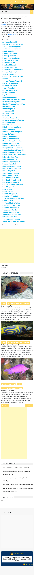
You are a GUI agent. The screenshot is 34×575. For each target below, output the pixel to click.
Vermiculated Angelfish (11, 219)
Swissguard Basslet (9, 210)
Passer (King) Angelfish (11, 161)
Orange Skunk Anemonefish (13, 148)
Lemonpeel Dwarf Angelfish (12, 132)
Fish (3, 304)
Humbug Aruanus (9, 122)
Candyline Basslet (9, 74)
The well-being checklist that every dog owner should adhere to (16, 473)
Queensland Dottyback (11, 175)
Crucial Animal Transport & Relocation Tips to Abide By (16, 479)
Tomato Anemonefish (10, 212)
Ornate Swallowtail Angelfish (13, 150)
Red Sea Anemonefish (10, 182)
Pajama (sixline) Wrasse (11, 157)
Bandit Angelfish (8, 51)
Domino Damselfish (9, 90)
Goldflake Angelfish (9, 118)
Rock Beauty (7, 189)
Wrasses (3, 24)
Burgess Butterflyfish (10, 72)
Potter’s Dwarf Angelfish (11, 168)
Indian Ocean (12, 34)
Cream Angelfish (8, 88)
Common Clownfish (9, 86)
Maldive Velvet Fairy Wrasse (13, 141)
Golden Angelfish (9, 111)
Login (11, 2)
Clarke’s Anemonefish (10, 83)
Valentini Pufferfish (9, 217)
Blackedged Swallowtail (11, 58)
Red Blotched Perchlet (10, 178)
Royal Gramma (7, 191)
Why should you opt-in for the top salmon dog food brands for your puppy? (18, 490)
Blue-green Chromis (10, 60)
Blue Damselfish (8, 63)
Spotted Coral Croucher (11, 205)
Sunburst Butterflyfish (10, 207)
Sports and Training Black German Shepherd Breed (18, 484)
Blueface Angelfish (9, 67)
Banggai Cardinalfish (10, 53)
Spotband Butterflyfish (11, 203)
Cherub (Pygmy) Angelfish (12, 81)
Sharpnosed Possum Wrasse (13, 198)
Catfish (5, 79)
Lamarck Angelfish (9, 129)
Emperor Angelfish (9, 97)
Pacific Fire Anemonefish (11, 152)
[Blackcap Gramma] (17, 369)
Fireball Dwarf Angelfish (11, 102)
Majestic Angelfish (9, 136)
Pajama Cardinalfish (9, 159)
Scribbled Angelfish (9, 194)
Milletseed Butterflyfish (11, 145)
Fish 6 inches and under (18, 304)
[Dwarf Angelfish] (17, 287)
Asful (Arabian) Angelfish (12, 46)
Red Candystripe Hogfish (11, 180)
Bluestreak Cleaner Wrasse (12, 69)
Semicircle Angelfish (10, 196)
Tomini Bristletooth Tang (11, 214)
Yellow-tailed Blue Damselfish (13, 221)
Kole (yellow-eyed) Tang (11, 127)
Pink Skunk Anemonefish (11, 166)
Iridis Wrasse (7, 125)
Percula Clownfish (9, 164)
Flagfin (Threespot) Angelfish (13, 104)
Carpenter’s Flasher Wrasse (12, 76)
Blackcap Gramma (9, 56)
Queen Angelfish (8, 171)
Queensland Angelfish (10, 173)
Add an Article (20, 2)
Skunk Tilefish (7, 201)
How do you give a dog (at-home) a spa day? (16, 467)
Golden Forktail (8, 113)
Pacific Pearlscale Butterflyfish (14, 155)
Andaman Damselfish (10, 42)
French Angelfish (8, 109)
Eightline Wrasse (8, 95)
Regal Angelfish (8, 187)
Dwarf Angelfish (8, 92)
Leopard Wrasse (8, 134)
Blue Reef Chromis (9, 65)
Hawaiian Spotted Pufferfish (13, 120)
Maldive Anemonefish (10, 139)
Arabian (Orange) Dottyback (13, 44)
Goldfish (5, 115)
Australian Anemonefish (11, 49)
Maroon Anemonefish (10, 143)
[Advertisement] (17, 246)
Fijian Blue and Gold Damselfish (14, 99)
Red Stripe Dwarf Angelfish (12, 185)
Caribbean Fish (8, 384)
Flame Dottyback (8, 106)
